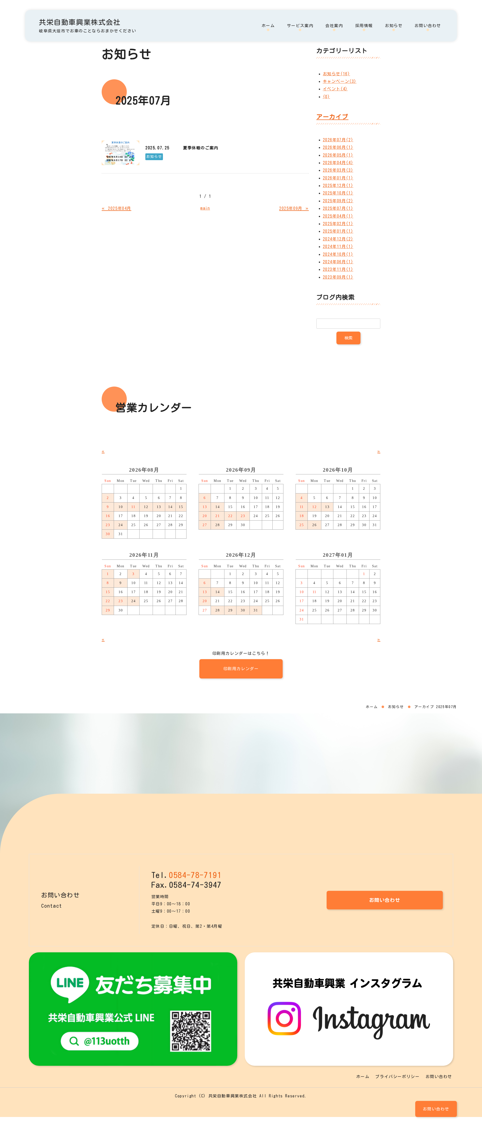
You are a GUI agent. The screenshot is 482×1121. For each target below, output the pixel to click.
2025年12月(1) (338, 185)
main (205, 208)
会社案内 (334, 26)
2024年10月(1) (338, 254)
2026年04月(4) (338, 163)
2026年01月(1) (338, 178)
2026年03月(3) (338, 170)
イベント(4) (335, 89)
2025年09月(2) (338, 201)
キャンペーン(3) (339, 81)
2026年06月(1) (338, 147)
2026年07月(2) (338, 140)
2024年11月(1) (338, 246)
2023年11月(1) (338, 269)
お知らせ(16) (336, 74)
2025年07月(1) (338, 208)
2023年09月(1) (338, 277)
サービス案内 (300, 26)
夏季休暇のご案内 (200, 148)
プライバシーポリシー (397, 1077)
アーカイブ (332, 117)
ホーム (268, 26)
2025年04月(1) (338, 216)
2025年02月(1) (338, 224)
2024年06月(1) (338, 262)
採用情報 (364, 26)
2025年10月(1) (338, 193)
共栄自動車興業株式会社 (80, 22)
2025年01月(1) (338, 231)
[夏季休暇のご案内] (120, 153)
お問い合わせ (427, 26)
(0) (326, 97)
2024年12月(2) (338, 239)
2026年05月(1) (338, 155)
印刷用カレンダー (241, 669)
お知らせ (393, 26)
